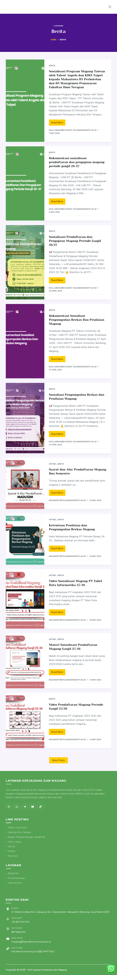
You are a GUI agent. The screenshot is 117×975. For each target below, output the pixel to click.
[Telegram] (25, 807)
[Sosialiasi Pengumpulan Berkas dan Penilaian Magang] (25, 418)
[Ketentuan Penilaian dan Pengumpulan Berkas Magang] (25, 539)
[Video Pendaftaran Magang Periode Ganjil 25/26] (25, 720)
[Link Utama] (40, 807)
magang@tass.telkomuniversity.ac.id (31, 941)
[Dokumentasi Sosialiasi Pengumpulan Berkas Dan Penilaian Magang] (25, 341)
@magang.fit (18, 931)
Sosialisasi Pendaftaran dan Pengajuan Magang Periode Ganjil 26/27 (75, 241)
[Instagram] (9, 807)
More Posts (58, 760)
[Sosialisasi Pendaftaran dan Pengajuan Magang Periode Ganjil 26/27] (25, 262)
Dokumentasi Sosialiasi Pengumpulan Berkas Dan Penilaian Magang (76, 320)
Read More (58, 123)
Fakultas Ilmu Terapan (19, 832)
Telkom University (17, 827)
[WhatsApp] (17, 807)
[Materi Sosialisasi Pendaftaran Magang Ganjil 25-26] (25, 660)
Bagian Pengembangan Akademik (26, 837)
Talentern (13, 856)
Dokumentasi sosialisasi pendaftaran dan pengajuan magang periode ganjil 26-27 (77, 162)
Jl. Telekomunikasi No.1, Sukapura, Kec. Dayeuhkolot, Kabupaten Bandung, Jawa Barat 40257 (60, 912)
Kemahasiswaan (16, 878)
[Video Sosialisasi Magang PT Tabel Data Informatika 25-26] (25, 598)
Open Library (14, 841)
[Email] (33, 807)
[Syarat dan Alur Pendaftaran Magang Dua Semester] (25, 483)
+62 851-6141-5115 (20, 922)
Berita (52, 65)
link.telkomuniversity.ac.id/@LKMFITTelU (32, 951)
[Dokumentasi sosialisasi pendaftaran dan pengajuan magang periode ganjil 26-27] (25, 183)
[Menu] (109, 6)
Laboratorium (15, 882)
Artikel (53, 464)
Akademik (13, 873)
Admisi (11, 846)
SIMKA (11, 851)
